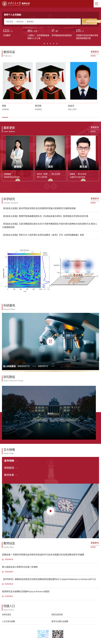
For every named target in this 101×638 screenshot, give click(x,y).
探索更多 (50, 341)
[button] (47, 186)
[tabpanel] (14, 33)
